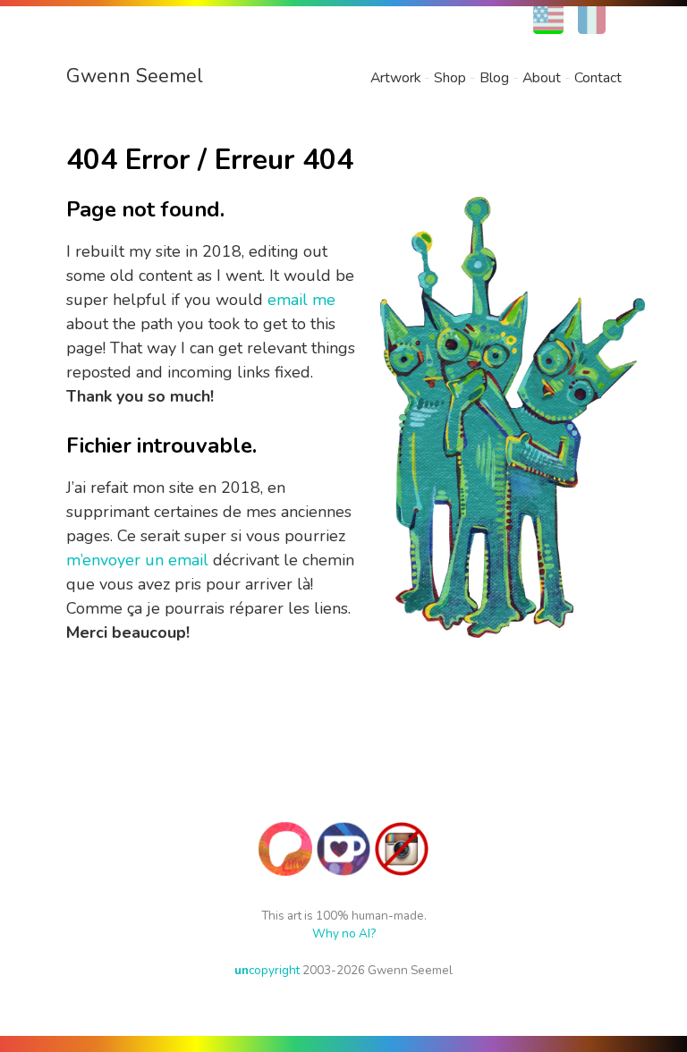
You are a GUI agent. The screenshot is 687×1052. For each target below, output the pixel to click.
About (541, 78)
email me (301, 299)
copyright (267, 970)
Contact (598, 78)
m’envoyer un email (137, 560)
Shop (450, 78)
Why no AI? (344, 933)
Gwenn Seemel (134, 76)
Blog (494, 78)
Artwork (395, 78)
